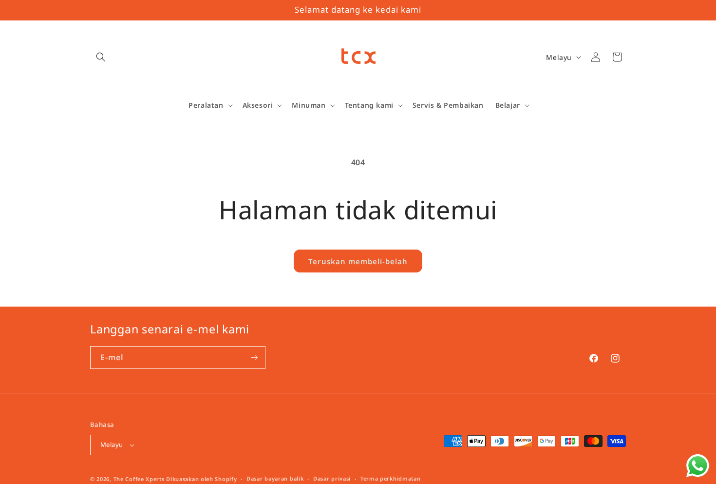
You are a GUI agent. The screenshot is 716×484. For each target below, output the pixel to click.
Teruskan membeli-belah (358, 261)
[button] (101, 57)
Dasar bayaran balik (274, 478)
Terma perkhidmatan (390, 478)
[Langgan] (254, 357)
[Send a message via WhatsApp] (697, 465)
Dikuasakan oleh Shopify (201, 479)
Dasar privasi (332, 478)
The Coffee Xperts (139, 479)
